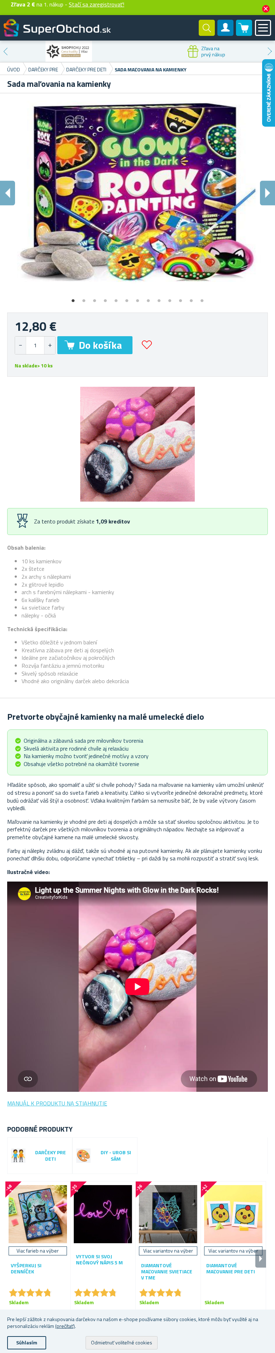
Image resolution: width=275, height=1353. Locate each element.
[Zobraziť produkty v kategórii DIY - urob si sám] (83, 1155)
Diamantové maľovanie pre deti (230, 1269)
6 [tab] (126, 298)
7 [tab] (137, 298)
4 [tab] (105, 298)
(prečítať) (65, 1326)
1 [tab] (73, 298)
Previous (5, 51)
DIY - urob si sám (116, 1156)
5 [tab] (116, 298)
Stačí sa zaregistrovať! (96, 4)
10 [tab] (169, 298)
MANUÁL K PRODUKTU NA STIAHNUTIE (57, 1103)
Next (269, 51)
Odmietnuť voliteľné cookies (121, 1342)
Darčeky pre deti (50, 1156)
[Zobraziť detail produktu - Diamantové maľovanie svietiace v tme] (168, 1213)
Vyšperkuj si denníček (26, 1269)
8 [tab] (148, 298)
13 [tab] (202, 298)
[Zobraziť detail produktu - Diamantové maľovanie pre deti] (233, 1213)
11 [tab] (180, 298)
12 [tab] (191, 298)
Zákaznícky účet (225, 33)
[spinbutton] (35, 345)
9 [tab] (159, 298)
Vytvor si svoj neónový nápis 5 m (99, 1260)
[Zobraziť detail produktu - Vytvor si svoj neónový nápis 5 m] (103, 1213)
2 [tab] (83, 298)
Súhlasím (26, 1342)
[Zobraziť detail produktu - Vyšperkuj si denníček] (37, 1213)
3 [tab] (94, 298)
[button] (49, 345)
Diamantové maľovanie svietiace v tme (166, 1272)
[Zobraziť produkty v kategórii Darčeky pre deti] (18, 1155)
